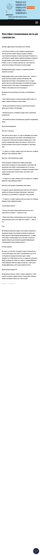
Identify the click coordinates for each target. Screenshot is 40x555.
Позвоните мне (30, 7)
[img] (9, 6)
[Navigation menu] (36, 23)
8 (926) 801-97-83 (21, 5)
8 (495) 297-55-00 (21, 2)
